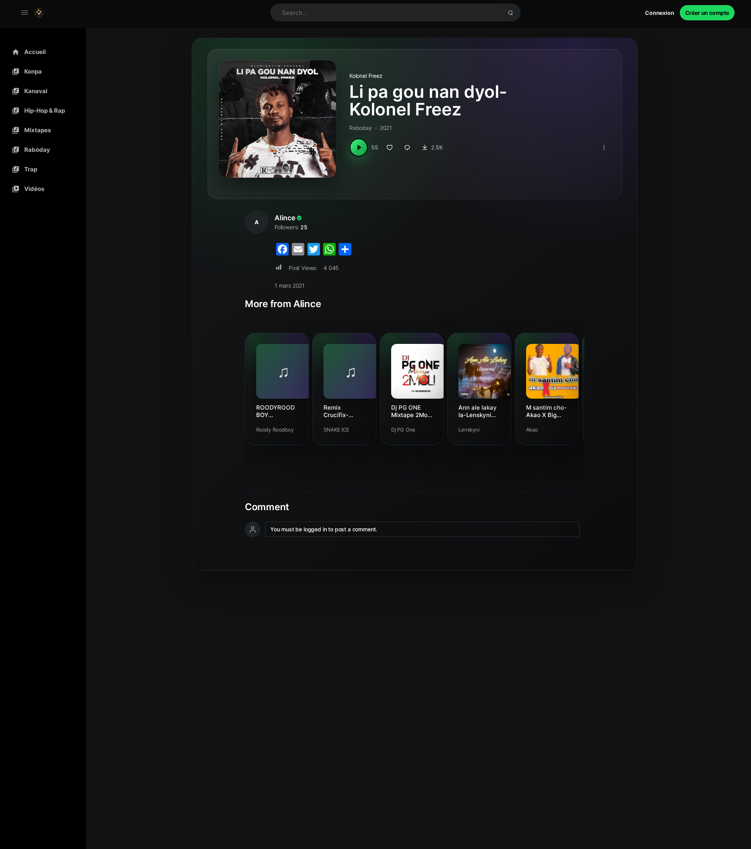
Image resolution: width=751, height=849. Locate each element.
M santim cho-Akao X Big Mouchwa (546, 411)
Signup (707, 12)
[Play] (358, 147)
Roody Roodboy (275, 429)
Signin (660, 12)
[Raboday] (41, 150)
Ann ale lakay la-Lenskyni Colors (477, 411)
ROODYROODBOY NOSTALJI (275, 411)
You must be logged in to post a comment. (323, 529)
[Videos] (41, 189)
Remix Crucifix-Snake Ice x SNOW (336, 411)
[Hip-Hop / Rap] (41, 111)
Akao (532, 429)
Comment (267, 507)
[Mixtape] (41, 130)
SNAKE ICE (336, 429)
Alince (285, 217)
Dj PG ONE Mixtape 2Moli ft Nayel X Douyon (411, 411)
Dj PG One (403, 429)
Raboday (360, 127)
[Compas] (41, 72)
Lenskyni (469, 429)
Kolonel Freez (366, 75)
